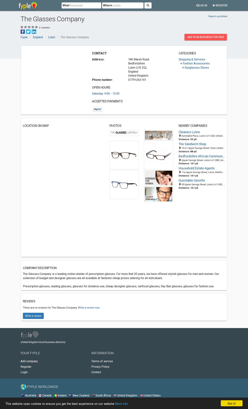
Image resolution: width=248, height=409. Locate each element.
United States (152, 395)
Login (24, 372)
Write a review (33, 315)
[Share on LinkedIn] (34, 31)
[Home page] (28, 5)
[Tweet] (28, 31)
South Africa (103, 395)
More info (121, 403)
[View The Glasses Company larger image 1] (124, 132)
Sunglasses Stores (197, 67)
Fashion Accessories (196, 63)
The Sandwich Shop (192, 144)
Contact (96, 372)
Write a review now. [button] (89, 307)
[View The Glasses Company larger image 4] (158, 155)
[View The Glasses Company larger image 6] (158, 177)
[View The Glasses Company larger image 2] (158, 135)
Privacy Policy (100, 366)
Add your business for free (205, 37)
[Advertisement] (53, 73)
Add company (29, 361)
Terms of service (102, 361)
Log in (203, 5)
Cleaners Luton (189, 132)
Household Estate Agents (197, 168)
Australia (30, 395)
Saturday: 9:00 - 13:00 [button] (105, 93)
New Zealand (80, 395)
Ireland (61, 395)
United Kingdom (126, 395)
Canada (47, 395)
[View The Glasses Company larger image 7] (158, 194)
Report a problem (218, 16)
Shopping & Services (192, 59)
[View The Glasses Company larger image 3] (124, 155)
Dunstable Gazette (192, 180)
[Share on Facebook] (23, 31)
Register (221, 5)
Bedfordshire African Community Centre (202, 156)
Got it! (231, 403)
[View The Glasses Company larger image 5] (124, 184)
